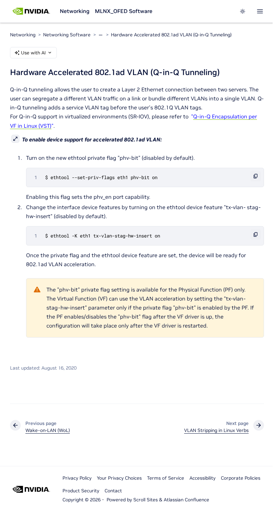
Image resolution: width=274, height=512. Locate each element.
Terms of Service (165, 478)
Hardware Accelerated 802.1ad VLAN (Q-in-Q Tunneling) (171, 35)
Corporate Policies (240, 478)
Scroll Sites (145, 500)
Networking (75, 11)
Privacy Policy (77, 478)
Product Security (80, 491)
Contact (113, 491)
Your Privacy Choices (119, 478)
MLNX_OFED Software (123, 11)
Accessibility (202, 478)
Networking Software (67, 35)
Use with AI (33, 53)
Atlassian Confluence (186, 500)
